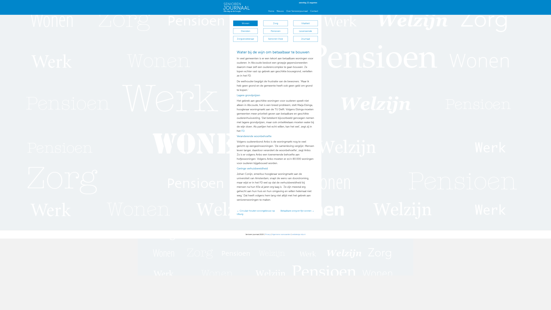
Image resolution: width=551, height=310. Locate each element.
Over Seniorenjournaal (297, 11)
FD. (243, 130)
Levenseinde (305, 31)
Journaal (305, 38)
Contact (314, 11)
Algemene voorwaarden (281, 234)
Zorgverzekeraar (245, 38)
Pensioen (275, 31)
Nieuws (280, 11)
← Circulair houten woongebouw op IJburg (256, 212)
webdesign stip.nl (298, 234)
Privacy (268, 234)
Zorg (275, 23)
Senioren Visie (275, 38)
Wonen (245, 23)
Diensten (245, 31)
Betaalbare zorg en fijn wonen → (297, 210)
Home (271, 11)
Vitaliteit (305, 23)
